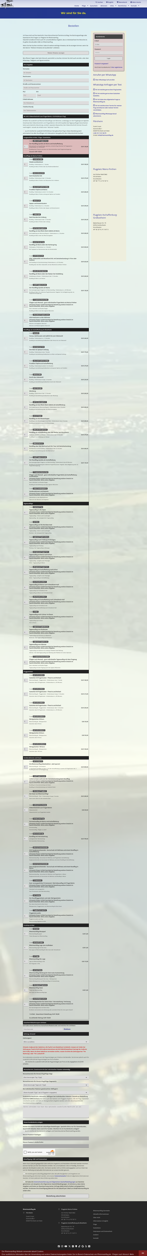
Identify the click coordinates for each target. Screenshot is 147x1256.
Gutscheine (97, 1228)
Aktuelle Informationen (101, 1214)
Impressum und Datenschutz (102, 1231)
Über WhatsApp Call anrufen (105, 80)
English (110, 2)
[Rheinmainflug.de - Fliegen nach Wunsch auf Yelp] (85, 1246)
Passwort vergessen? (101, 64)
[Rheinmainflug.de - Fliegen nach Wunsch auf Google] (82, 1246)
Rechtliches (122, 6)
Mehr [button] (132, 1254)
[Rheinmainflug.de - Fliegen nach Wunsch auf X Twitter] (69, 1246)
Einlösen (65, 1029)
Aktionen (104, 6)
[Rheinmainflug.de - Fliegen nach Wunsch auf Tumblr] (88, 1246)
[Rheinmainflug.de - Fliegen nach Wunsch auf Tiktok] (78, 1246)
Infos (112, 6)
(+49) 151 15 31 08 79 (99, 133)
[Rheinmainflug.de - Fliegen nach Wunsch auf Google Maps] (75, 1246)
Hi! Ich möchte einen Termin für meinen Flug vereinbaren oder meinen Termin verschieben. (107, 108)
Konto (136, 2)
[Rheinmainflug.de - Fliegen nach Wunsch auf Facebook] (58, 1246)
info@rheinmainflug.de (105, 135)
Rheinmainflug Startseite (101, 1211)
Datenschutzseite (60, 1176)
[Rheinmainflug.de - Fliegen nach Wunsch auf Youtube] (65, 1246)
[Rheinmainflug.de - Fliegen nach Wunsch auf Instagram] (61, 1246)
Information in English (100, 1221)
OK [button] (143, 1253)
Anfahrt (95, 1235)
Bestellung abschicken (56, 1196)
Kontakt (134, 6)
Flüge (84, 6)
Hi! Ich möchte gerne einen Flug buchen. (108, 90)
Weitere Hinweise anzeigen (56, 53)
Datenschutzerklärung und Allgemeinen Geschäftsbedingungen (54, 1182)
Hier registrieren (116, 67)
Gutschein (93, 6)
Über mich (96, 1217)
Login (108, 58)
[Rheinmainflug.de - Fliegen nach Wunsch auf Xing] (72, 1246)
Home (76, 6)
